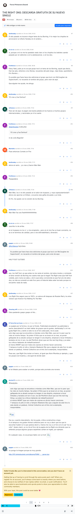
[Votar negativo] (67, 43)
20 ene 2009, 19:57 (29, 270)
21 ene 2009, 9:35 (26, 447)
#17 (72, 209)
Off (4, 19)
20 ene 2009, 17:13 (29, 124)
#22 (71, 309)
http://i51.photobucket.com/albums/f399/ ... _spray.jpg (29, 454)
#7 (72, 33)
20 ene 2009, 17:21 (29, 162)
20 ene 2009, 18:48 (26, 243)
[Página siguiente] (48, 502)
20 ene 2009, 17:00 (29, 94)
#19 (72, 243)
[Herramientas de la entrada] (71, 43)
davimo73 (12, 380)
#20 (71, 270)
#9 (72, 65)
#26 (71, 447)
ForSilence (12, 65)
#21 (72, 293)
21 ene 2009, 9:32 (28, 380)
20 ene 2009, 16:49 (27, 49)
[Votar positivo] (60, 43)
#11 (72, 108)
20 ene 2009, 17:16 (28, 148)
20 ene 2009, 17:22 (29, 176)
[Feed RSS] (34, 20)
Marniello (12, 148)
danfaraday (12, 33)
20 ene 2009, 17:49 (29, 209)
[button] (3, 511)
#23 (71, 323)
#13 (72, 148)
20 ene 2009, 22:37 (30, 293)
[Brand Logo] (5, 4)
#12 (72, 124)
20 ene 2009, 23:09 (31, 309)
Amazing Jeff (13, 309)
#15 (72, 176)
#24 (71, 366)
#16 (72, 189)
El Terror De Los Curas (15, 323)
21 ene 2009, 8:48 (35, 323)
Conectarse (18, 495)
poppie (11, 243)
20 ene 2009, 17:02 (28, 108)
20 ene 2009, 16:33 (29, 33)
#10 (72, 94)
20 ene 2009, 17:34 (28, 189)
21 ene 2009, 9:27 (26, 366)
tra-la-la (11, 49)
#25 (71, 380)
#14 (72, 162)
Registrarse (8, 495)
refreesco (12, 108)
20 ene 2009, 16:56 (29, 65)
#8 (72, 49)
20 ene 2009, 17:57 (27, 223)
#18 (72, 223)
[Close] (70, 471)
